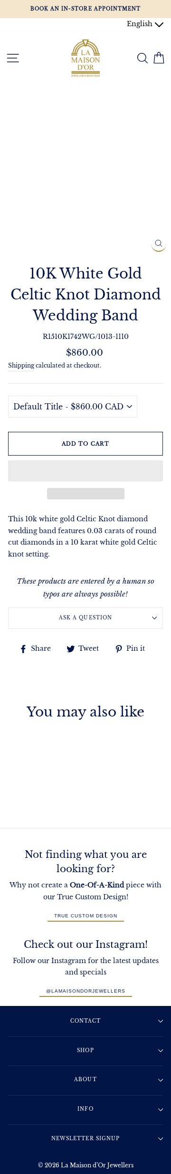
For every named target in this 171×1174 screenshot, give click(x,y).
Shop (85, 1050)
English (140, 24)
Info (85, 1109)
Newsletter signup (85, 1138)
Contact (85, 1021)
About (85, 1079)
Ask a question (85, 618)
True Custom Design (85, 915)
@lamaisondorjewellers (85, 991)
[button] (85, 470)
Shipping (21, 365)
